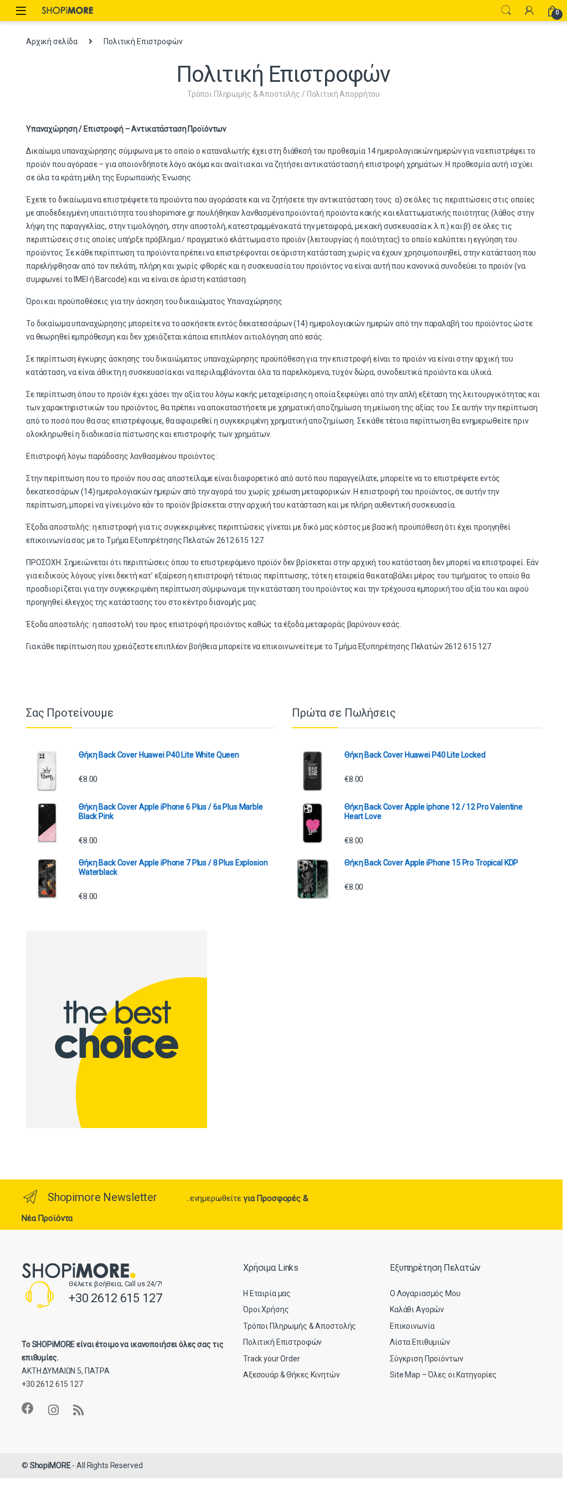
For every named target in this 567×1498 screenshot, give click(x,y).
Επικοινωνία (412, 1326)
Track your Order (271, 1358)
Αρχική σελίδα (52, 41)
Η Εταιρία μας (267, 1293)
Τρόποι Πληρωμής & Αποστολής (299, 1326)
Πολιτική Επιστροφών (282, 1342)
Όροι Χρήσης (265, 1309)
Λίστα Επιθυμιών (420, 1342)
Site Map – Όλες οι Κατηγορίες (443, 1374)
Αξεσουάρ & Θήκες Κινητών (291, 1374)
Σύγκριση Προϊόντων (426, 1358)
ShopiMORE (50, 1465)
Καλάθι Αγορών (417, 1309)
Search (506, 10)
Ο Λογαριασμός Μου (425, 1293)
